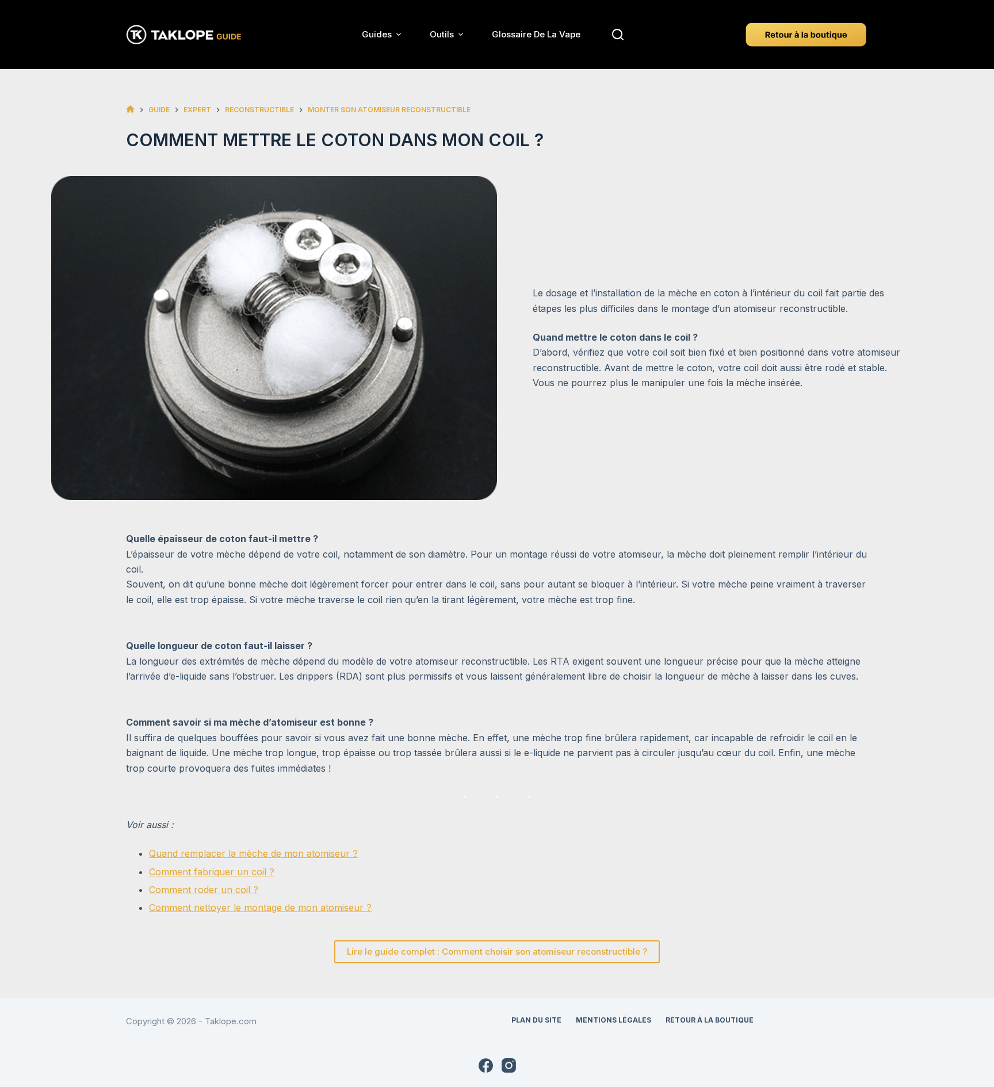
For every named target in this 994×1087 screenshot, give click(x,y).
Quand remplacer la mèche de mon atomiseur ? (253, 853)
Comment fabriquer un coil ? (211, 872)
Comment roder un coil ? (203, 889)
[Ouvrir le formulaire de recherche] (618, 34)
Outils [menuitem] (442, 34)
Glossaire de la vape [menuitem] (536, 34)
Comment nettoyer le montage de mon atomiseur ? (260, 907)
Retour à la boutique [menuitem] (710, 1020)
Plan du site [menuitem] (536, 1020)
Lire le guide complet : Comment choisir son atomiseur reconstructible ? (497, 951)
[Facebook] (486, 1065)
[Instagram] (509, 1065)
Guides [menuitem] (377, 34)
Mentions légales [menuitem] (613, 1020)
